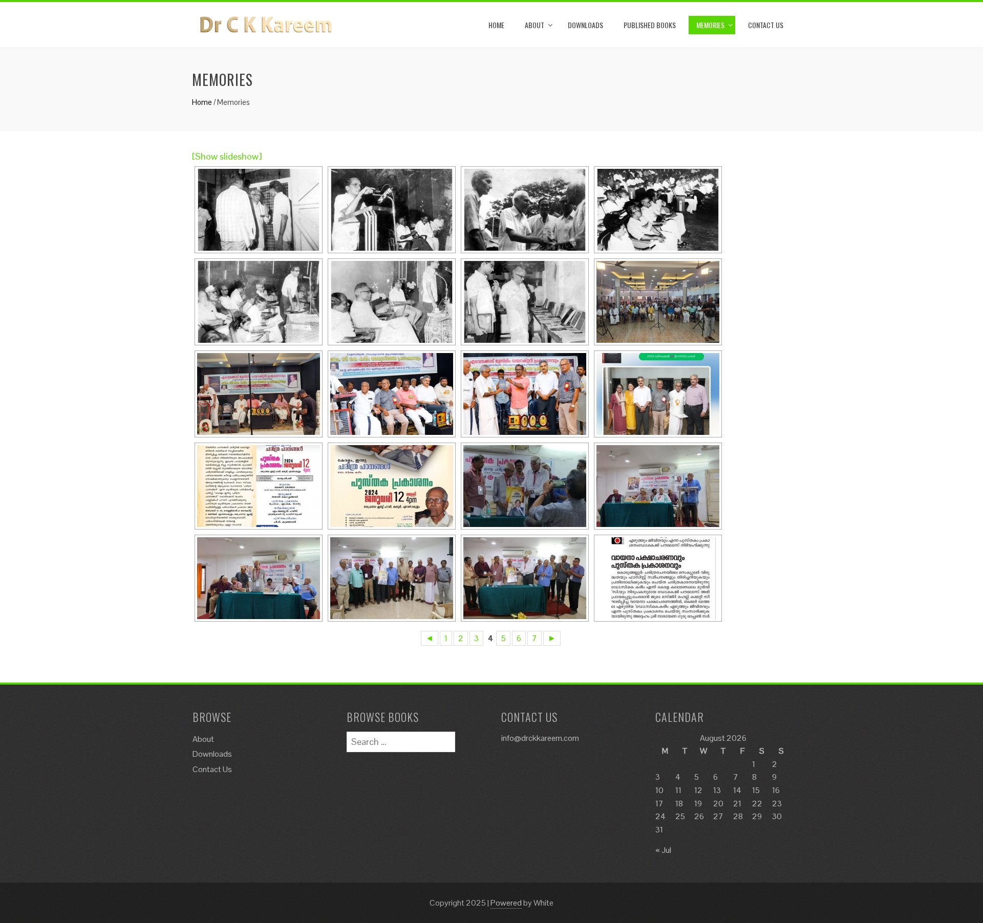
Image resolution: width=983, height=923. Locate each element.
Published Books (650, 24)
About (534, 24)
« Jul (663, 850)
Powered (506, 902)
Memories (710, 24)
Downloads (585, 24)
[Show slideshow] (227, 156)
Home (496, 24)
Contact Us (765, 24)
